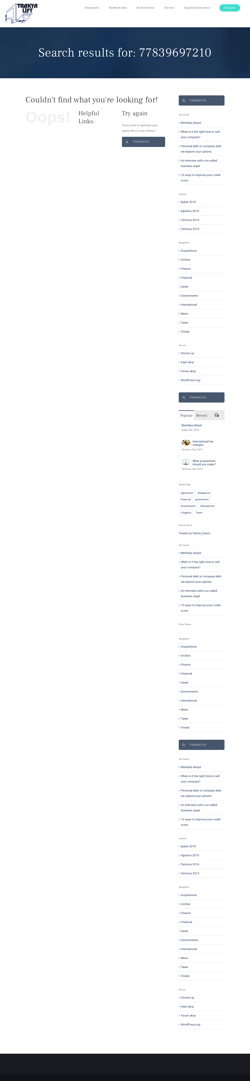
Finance (186, 268)
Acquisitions (189, 250)
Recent (201, 415)
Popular (186, 415)
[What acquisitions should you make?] (185, 462)
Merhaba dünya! (191, 122)
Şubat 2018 (188, 202)
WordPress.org (190, 380)
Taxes (184, 322)
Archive (185, 259)
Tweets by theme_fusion (194, 533)
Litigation (186, 512)
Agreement (187, 493)
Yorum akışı (188, 371)
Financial (186, 277)
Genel (184, 286)
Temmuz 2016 (190, 220)
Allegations (203, 493)
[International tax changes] (185, 442)
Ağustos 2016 (190, 211)
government (202, 499)
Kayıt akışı (187, 362)
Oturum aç (187, 353)
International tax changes (203, 443)
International (189, 304)
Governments (189, 295)
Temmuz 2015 (190, 229)
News (184, 313)
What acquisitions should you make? (204, 462)
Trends (185, 331)
